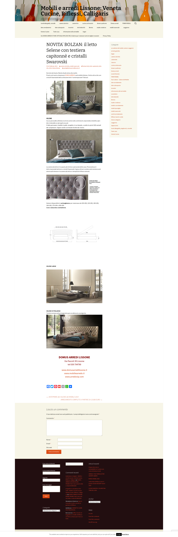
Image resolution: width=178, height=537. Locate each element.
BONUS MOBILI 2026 (94, 479)
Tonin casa (56, 32)
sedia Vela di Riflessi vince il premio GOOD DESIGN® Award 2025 (97, 483)
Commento (50, 418)
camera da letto (63, 23)
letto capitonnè (94, 66)
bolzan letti (86, 66)
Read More (125, 534)
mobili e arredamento (117, 105)
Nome (48, 440)
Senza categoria (115, 120)
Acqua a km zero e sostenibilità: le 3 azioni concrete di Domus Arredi (96, 469)
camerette (75, 23)
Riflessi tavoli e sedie (117, 117)
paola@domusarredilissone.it (71, 68)
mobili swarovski (114, 27)
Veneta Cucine (45, 32)
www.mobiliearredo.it (74, 373)
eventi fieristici (115, 74)
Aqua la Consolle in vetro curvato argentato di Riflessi (74, 503)
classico (113, 62)
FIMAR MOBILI (126, 23)
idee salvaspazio (59, 27)
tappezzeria (114, 125)
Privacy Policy (107, 36)
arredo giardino (115, 51)
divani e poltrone (102, 23)
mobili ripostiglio (116, 108)
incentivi (70, 27)
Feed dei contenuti (94, 516)
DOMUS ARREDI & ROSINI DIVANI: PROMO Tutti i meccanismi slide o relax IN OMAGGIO (74, 496)
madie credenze (101, 27)
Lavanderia (114, 94)
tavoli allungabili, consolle (48, 23)
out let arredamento (116, 114)
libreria (91, 27)
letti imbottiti (81, 27)
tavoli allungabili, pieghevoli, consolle (121, 128)
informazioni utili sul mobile (71, 32)
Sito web (49, 447)
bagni (84, 32)
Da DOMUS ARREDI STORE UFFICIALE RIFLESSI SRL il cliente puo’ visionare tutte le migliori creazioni (70, 36)
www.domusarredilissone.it (74, 370)
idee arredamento (46, 27)
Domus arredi (114, 23)
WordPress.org (93, 522)
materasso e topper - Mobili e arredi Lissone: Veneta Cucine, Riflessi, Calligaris (74, 478)
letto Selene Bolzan (54, 68)
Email (48, 443)
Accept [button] (119, 534)
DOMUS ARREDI (70, 75)
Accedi (90, 513)
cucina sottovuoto (87, 23)
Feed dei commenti (94, 519)
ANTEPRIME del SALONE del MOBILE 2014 (62, 397)
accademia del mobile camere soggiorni (122, 48)
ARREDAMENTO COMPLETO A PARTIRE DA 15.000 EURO (81, 399)
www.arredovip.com (74, 376)
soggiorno (126, 27)
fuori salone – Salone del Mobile (120, 79)
